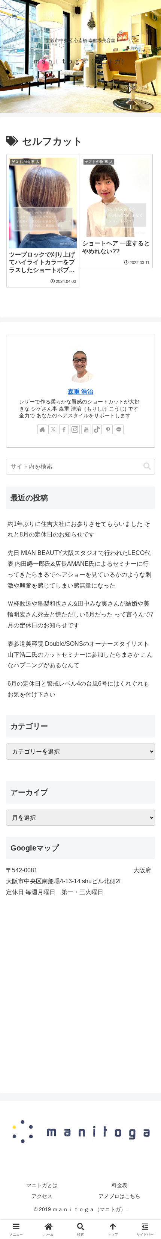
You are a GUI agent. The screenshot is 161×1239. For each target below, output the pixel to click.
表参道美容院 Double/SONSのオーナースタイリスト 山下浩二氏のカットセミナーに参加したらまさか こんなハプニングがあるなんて (80, 655)
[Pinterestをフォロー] (108, 429)
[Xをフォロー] (53, 429)
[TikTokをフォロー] (97, 429)
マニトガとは (42, 1185)
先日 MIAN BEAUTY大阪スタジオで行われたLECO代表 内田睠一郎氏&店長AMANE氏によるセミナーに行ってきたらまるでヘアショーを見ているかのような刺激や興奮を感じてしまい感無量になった (79, 569)
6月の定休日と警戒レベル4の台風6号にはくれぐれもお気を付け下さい (78, 689)
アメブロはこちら (119, 1196)
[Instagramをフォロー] (75, 429)
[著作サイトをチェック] (42, 429)
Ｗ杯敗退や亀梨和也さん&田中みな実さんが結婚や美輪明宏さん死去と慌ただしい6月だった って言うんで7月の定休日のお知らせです (80, 614)
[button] (147, 466)
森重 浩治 (80, 391)
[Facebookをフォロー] (64, 429)
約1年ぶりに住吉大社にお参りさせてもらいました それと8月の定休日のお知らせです (78, 529)
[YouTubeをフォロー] (86, 429)
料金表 (119, 1185)
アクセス (41, 1196)
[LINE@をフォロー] (119, 429)
